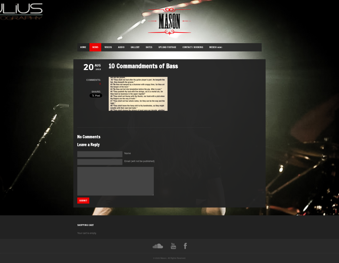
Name (127, 153)
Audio (121, 47)
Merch (215, 47)
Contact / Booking (192, 47)
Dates (149, 47)
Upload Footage (167, 47)
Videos (108, 47)
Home (83, 47)
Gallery (135, 47)
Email (139, 161)
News (95, 47)
